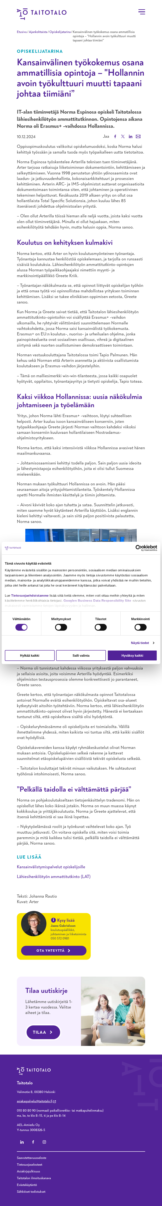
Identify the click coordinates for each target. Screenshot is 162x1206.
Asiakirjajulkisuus (28, 1171)
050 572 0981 (60, 938)
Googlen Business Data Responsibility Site (97, 600)
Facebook (33, 1142)
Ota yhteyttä (50, 951)
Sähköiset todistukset (31, 1192)
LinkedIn (22, 1142)
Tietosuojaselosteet (29, 1164)
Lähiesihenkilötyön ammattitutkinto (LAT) (53, 876)
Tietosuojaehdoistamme (30, 595)
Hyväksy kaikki (132, 655)
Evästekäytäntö (27, 1185)
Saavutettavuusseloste (31, 1158)
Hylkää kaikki (29, 655)
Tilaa (39, 1032)
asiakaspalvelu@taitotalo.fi (35, 1101)
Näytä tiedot (140, 643)
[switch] (61, 627)
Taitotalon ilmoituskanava (34, 1178)
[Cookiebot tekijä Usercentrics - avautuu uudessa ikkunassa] (138, 548)
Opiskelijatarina (60, 32)
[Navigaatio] (141, 11)
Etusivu (22, 32)
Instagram (44, 1142)
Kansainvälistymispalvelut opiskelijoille (51, 867)
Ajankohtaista (38, 32)
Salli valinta (81, 655)
